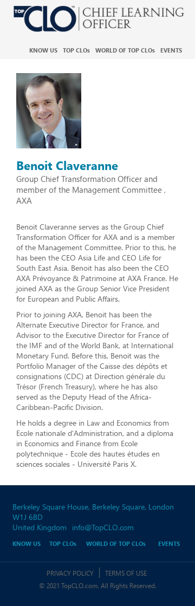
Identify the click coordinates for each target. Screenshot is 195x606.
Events (171, 50)
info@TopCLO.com (103, 527)
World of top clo (125, 50)
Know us (43, 50)
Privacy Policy (70, 573)
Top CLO (76, 50)
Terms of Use (126, 573)
